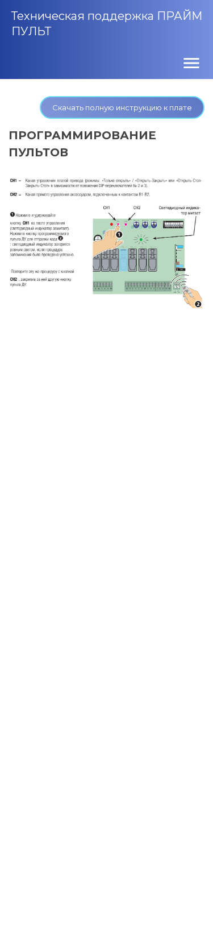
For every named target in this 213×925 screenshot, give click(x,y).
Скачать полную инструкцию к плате (122, 107)
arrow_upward (187, 899)
